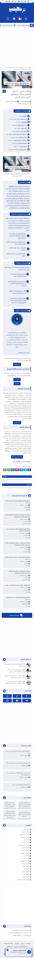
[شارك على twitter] (25, 469)
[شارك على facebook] (29, 469)
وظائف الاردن (26, 874)
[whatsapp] (7, 696)
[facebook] (28, 1)
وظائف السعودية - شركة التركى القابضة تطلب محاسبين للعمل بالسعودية (17, 515)
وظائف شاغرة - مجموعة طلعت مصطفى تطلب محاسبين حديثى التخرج (15, 676)
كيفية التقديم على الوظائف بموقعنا (21, 935)
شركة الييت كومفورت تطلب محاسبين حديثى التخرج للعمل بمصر (18, 530)
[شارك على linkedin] (13, 469)
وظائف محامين (25, 847)
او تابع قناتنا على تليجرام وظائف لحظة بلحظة (19, 932)
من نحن (22, 943)
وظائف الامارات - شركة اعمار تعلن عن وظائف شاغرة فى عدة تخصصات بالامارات (15, 682)
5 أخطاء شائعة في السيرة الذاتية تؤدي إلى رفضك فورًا (17, 752)
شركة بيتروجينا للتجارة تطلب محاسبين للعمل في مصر (18, 598)
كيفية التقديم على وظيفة (20, 946)
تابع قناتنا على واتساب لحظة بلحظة (21, 930)
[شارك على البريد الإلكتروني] (5, 469)
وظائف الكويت (25, 866)
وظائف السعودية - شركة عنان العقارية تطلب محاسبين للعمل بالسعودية (17, 544)
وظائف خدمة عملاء (24, 834)
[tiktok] (16, 1)
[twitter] (12, 1)
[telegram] (25, 1)
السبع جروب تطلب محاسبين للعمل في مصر (18, 585)
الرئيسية (28, 943)
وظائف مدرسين (25, 850)
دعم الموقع (10, 946)
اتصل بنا (17, 943)
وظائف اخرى (26, 855)
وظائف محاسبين (19, 67)
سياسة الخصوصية (8, 943)
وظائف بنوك (26, 829)
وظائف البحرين (25, 871)
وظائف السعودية (25, 861)
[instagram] (22, 1)
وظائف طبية (26, 839)
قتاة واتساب (17, 379)
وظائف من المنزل (25, 853)
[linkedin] (6, 1)
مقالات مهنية (26, 877)
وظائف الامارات (25, 863)
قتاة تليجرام (17, 383)
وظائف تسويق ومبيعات (23, 845)
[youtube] (19, 1)
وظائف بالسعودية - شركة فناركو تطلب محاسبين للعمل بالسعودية (19, 572)
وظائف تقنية (26, 842)
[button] (14, 18)
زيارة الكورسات (17, 422)
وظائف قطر (26, 869)
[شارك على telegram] (21, 469)
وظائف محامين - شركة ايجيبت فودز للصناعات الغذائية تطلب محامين (16, 670)
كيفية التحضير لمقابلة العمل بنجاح (21, 784)
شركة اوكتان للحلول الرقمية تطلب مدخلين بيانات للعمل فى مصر (24, 804)
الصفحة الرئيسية (27, 67)
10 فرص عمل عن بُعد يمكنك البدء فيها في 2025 (18, 763)
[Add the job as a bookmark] (4, 91)
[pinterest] (9, 1)
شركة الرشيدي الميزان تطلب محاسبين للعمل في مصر (17, 501)
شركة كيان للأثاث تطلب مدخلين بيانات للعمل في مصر (9, 804)
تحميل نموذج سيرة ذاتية (17, 456)
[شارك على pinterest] (17, 469)
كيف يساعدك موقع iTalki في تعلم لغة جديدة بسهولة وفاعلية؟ (18, 774)
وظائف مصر (15, 461)
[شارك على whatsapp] (9, 469)
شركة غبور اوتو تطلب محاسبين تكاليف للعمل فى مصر (17, 558)
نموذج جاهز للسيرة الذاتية (23, 879)
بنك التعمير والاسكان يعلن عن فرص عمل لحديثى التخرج (15, 665)
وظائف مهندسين (25, 837)
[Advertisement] (17, 46)
